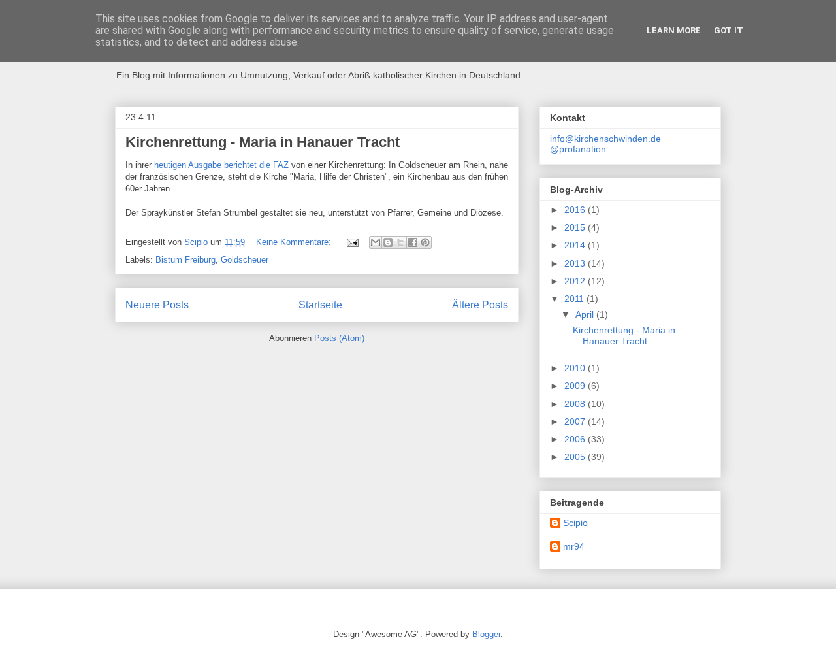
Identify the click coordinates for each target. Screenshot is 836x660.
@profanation (578, 149)
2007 (576, 421)
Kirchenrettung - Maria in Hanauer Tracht (262, 142)
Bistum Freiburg (185, 260)
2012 (576, 281)
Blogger (486, 634)
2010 (576, 368)
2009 (576, 385)
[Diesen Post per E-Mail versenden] (375, 242)
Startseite (320, 304)
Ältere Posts (480, 304)
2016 (576, 210)
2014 (576, 245)
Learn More (674, 30)
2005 (576, 457)
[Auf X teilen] (400, 242)
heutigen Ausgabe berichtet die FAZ (221, 165)
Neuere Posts (157, 304)
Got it (728, 30)
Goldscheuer (244, 260)
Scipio (575, 523)
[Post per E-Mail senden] (351, 242)
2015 (576, 227)
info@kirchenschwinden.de (605, 138)
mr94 (574, 546)
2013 (576, 263)
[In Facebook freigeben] (412, 242)
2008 (576, 404)
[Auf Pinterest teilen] (425, 242)
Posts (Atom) (339, 338)
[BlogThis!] (387, 242)
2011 (575, 298)
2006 (576, 439)
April (585, 314)
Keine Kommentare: (295, 242)
